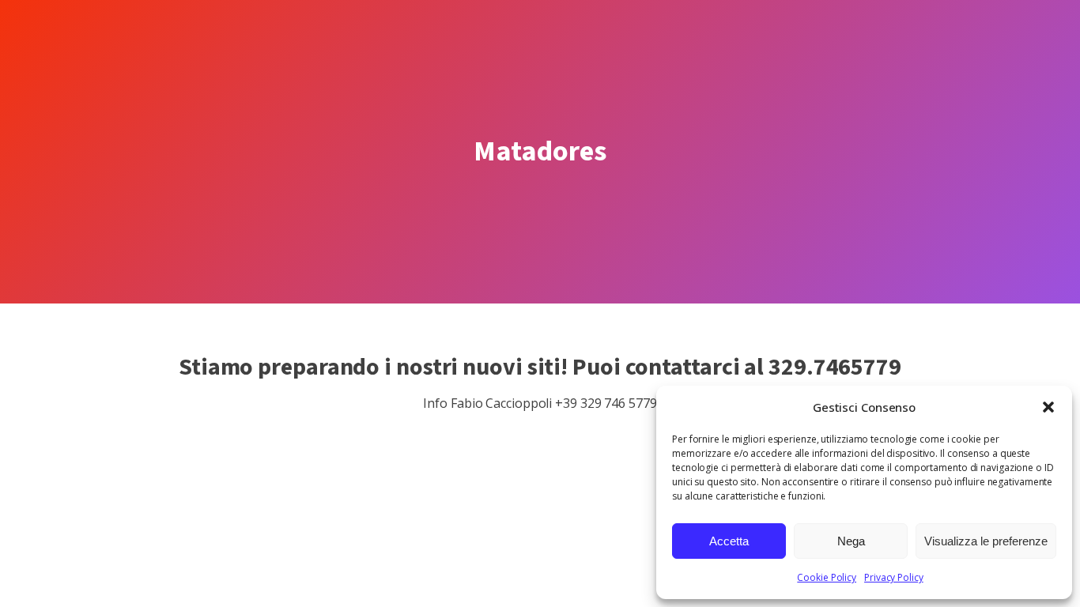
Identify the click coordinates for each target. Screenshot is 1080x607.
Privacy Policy (893, 577)
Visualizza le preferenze (986, 541)
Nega (851, 541)
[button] (1048, 407)
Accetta (729, 541)
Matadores (540, 151)
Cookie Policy (826, 577)
